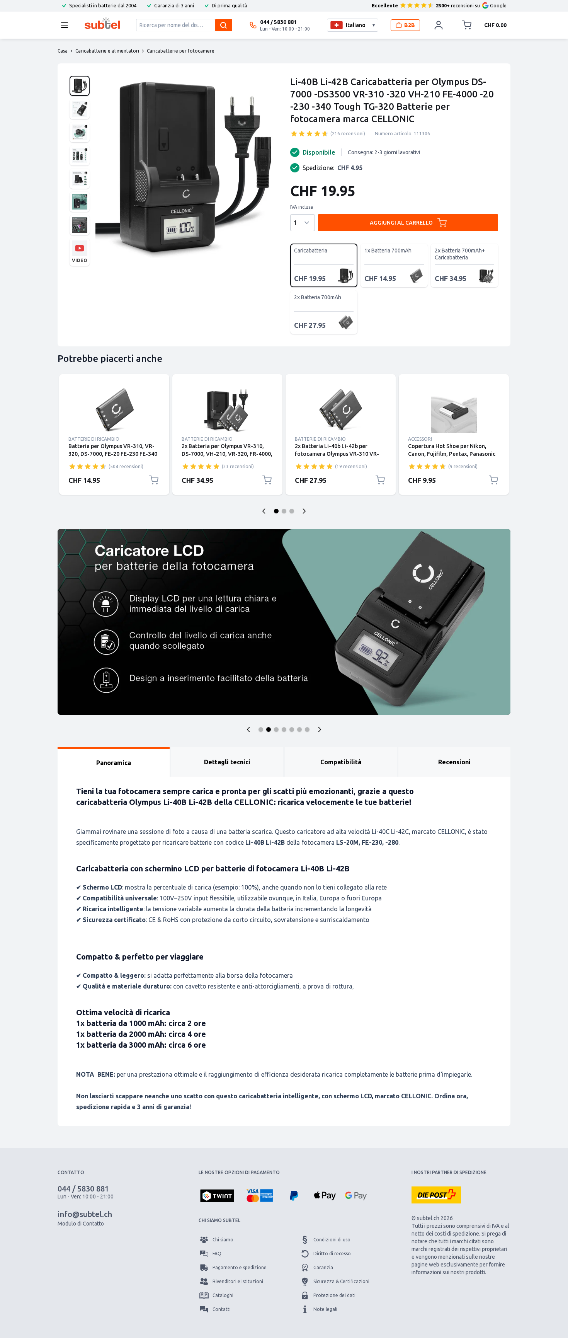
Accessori (420, 438)
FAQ (217, 1253)
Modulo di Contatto (81, 1223)
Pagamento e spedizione (240, 1267)
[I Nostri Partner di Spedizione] (436, 1194)
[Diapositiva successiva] (304, 511)
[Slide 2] (268, 729)
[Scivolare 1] (276, 511)
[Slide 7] (307, 729)
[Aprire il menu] (67, 25)
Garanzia (323, 1267)
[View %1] (80, 86)
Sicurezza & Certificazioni (341, 1281)
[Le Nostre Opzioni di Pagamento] (217, 1196)
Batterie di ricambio (93, 438)
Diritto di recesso (332, 1253)
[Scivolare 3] (292, 511)
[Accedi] (438, 25)
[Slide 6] (299, 729)
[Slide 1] (260, 729)
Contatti (222, 1309)
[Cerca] (223, 25)
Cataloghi (223, 1295)
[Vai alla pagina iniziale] (102, 23)
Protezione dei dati (334, 1295)
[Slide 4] (284, 729)
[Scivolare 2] (284, 511)
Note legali (325, 1309)
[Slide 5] (291, 729)
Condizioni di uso (331, 1239)
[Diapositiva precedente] (263, 511)
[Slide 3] (276, 729)
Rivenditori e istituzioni (238, 1281)
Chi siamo (223, 1239)
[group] (309, 133)
